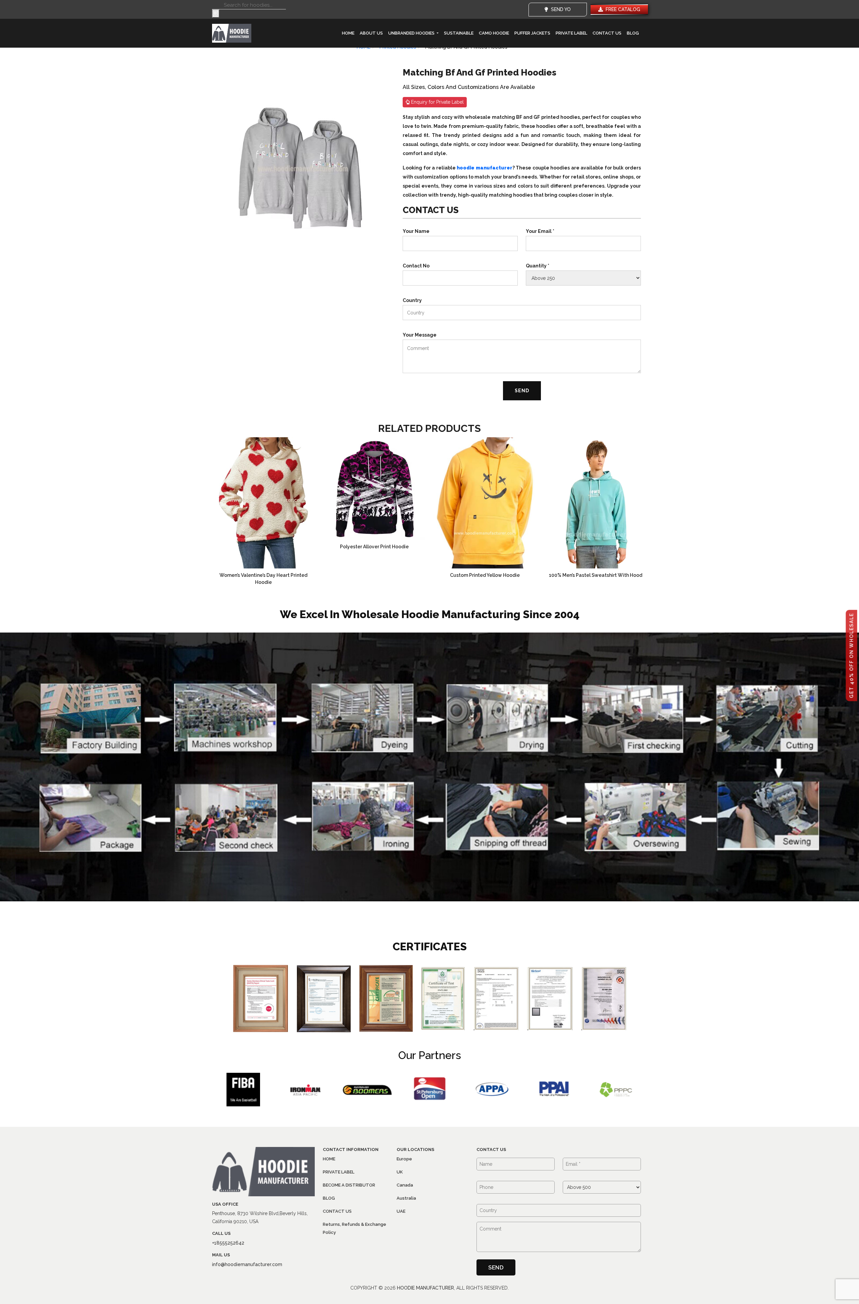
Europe (404, 1158)
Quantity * (537, 265)
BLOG (633, 33)
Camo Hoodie (494, 33)
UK (400, 1171)
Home (348, 33)
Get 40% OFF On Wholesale (851, 655)
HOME (329, 1158)
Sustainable (458, 33)
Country (412, 300)
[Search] (215, 13)
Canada (405, 1185)
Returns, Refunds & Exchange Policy (354, 1228)
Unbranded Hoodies (412, 33)
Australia (406, 1198)
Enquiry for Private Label (437, 102)
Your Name (416, 231)
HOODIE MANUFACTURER (425, 1288)
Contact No (416, 265)
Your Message (420, 335)
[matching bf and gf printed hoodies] (300, 167)
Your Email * (540, 231)
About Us (371, 33)
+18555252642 (228, 1243)
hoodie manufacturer (484, 167)
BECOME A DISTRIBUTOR (349, 1185)
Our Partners (429, 1055)
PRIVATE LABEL (571, 33)
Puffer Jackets (532, 33)
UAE (401, 1211)
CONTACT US (607, 33)
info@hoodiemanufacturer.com (247, 1264)
